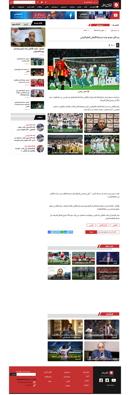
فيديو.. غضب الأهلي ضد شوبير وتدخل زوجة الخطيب (29, 50)
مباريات (72, 7)
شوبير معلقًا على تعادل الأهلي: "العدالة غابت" (59, 262)
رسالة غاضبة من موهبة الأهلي (83, 263)
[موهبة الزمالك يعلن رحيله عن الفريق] (65, 145)
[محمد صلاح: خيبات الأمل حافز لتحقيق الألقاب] (101, 329)
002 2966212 (29, 385)
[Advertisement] (83, 170)
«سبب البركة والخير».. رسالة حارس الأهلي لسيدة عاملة (60, 277)
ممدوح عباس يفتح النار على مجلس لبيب (102, 359)
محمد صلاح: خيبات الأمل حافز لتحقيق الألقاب (103, 336)
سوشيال (54, 7)
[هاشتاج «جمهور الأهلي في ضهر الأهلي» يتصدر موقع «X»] (107, 273)
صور (13, 7)
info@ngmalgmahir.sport (25, 382)
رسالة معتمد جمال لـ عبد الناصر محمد (101, 131)
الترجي (91, 225)
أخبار (85, 7)
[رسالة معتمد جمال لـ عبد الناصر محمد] (101, 123)
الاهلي (115, 225)
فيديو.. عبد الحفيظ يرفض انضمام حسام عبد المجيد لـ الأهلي (21, 104)
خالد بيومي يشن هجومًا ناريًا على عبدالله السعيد (66, 358)
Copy (91, 232)
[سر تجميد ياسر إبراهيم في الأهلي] (37, 72)
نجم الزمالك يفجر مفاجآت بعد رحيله (101, 152)
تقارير (79, 7)
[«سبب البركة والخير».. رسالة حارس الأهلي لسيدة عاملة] (59, 273)
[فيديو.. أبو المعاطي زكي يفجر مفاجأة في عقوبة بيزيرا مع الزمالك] (37, 93)
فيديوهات (20, 7)
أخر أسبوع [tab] (16, 24)
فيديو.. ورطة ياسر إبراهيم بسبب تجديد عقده (21, 81)
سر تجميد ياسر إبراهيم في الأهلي (21, 70)
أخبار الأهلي (103, 225)
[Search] (11, 2)
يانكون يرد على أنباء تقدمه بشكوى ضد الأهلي (85, 277)
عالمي (47, 7)
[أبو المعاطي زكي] (40, 148)
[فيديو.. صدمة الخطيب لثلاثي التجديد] (37, 61)
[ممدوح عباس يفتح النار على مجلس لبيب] (101, 351)
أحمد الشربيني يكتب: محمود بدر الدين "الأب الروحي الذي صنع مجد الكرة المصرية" (24, 139)
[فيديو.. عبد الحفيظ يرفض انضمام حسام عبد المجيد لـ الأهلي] (37, 105)
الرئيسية (93, 7)
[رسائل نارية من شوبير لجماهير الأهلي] (107, 258)
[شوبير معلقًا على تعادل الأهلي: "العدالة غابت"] (59, 258)
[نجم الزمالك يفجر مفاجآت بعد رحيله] (101, 145)
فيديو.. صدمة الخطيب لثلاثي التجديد (22, 60)
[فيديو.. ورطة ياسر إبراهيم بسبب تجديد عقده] (37, 83)
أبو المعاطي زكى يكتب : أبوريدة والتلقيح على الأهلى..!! (25, 150)
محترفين (64, 7)
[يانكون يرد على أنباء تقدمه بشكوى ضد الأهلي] (83, 273)
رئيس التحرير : (90, 2)
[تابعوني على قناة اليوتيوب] (98, 15)
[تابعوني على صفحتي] (42, 15)
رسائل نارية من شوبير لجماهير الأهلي (108, 262)
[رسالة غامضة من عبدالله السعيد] (65, 123)
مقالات (39, 7)
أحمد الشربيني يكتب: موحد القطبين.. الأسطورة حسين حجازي (26, 128)
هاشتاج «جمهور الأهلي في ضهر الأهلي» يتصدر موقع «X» (108, 277)
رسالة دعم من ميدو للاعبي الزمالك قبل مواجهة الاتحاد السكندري (66, 336)
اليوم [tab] (26, 24)
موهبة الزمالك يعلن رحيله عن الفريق (65, 152)
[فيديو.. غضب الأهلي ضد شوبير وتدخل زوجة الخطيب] (28, 37)
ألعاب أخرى (30, 7)
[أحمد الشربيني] (40, 127)
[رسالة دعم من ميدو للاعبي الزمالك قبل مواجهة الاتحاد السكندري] (65, 329)
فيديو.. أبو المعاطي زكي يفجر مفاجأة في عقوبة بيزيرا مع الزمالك (22, 92)
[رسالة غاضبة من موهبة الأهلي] (83, 258)
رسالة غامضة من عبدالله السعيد (65, 131)
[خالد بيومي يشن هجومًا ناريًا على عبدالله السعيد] (65, 351)
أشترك (13, 374)
